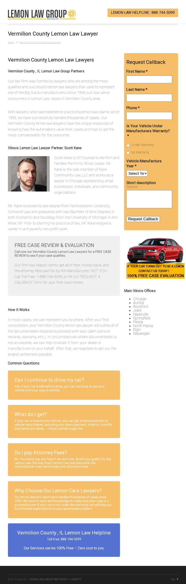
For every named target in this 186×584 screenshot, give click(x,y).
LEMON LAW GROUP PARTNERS (48, 579)
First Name (137, 71)
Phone (133, 107)
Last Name (136, 89)
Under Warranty (142, 145)
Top (173, 579)
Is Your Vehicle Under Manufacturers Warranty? (148, 131)
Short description (141, 182)
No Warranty (140, 152)
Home (11, 42)
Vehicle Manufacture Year (144, 163)
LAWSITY (76, 579)
